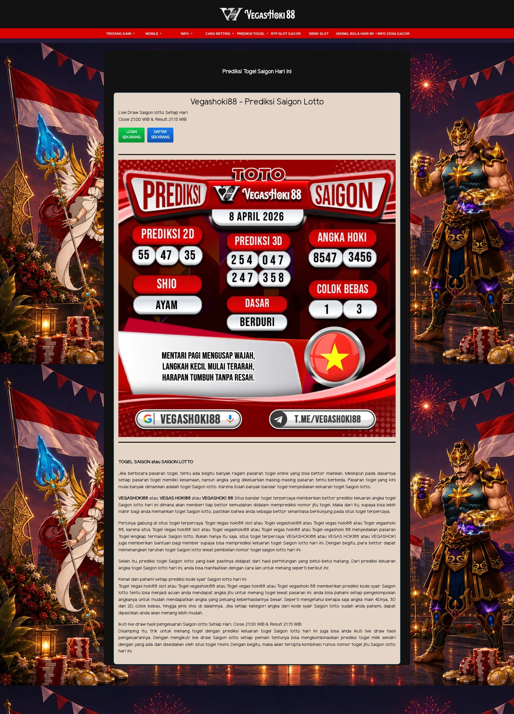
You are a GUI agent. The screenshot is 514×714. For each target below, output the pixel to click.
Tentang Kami (119, 33)
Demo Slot (319, 33)
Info (185, 33)
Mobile (152, 33)
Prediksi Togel (251, 33)
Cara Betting (218, 33)
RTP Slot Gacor (286, 33)
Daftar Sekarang (160, 135)
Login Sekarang (131, 135)
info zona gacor (394, 33)
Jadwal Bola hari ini (355, 33)
